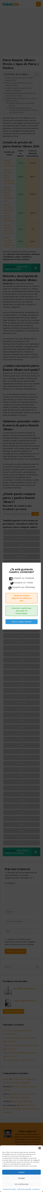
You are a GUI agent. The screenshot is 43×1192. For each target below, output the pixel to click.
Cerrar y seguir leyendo (22, 622)
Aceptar (21, 1172)
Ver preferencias (21, 1184)
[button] (40, 1148)
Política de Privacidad (24, 1189)
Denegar (21, 1178)
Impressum (36, 1189)
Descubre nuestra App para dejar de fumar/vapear (21, 610)
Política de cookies (9, 1189)
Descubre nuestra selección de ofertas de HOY (21, 598)
